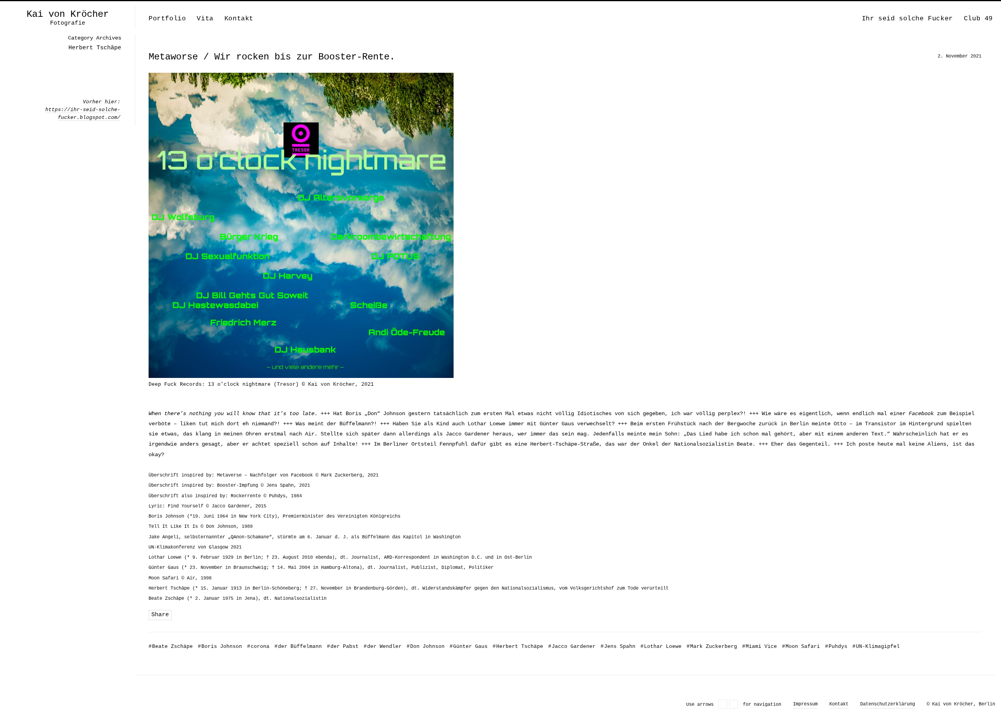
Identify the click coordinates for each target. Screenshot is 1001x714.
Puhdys (836, 646)
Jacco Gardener (572, 646)
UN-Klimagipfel (876, 646)
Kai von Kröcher (68, 14)
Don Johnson (426, 646)
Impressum (805, 704)
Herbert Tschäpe (518, 646)
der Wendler (383, 646)
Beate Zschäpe (171, 646)
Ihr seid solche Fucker (907, 18)
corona (258, 646)
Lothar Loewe (661, 646)
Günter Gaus (469, 646)
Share (160, 614)
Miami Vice (759, 646)
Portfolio (167, 18)
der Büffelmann (298, 646)
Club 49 (978, 18)
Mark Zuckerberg (712, 646)
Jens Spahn (618, 646)
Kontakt (238, 18)
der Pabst (343, 646)
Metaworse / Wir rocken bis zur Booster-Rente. (272, 57)
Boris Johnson (220, 646)
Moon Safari (801, 646)
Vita (205, 18)
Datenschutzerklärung (887, 704)
